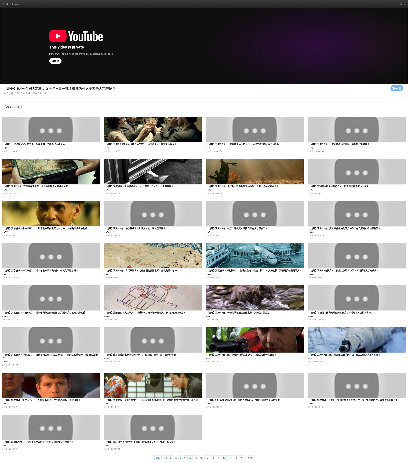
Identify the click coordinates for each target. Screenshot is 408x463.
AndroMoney (11, 4)
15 (218, 457)
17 (230, 457)
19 (241, 457)
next (250, 457)
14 (212, 457)
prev (158, 457)
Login (402, 4)
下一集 (397, 88)
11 (195, 457)
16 (224, 457)
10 (190, 457)
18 (235, 457)
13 (207, 457)
